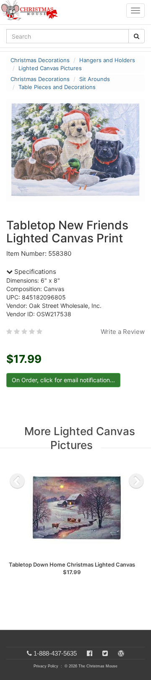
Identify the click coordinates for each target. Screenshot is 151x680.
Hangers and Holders (107, 60)
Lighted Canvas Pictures (50, 68)
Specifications (34, 272)
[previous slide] (17, 481)
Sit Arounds (94, 79)
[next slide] (136, 481)
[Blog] (121, 653)
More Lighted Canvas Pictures (79, 438)
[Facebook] (89, 653)
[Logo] (32, 10)
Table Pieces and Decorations (57, 87)
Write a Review (123, 332)
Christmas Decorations (40, 60)
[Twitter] (105, 653)
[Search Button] (136, 36)
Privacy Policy (46, 666)
